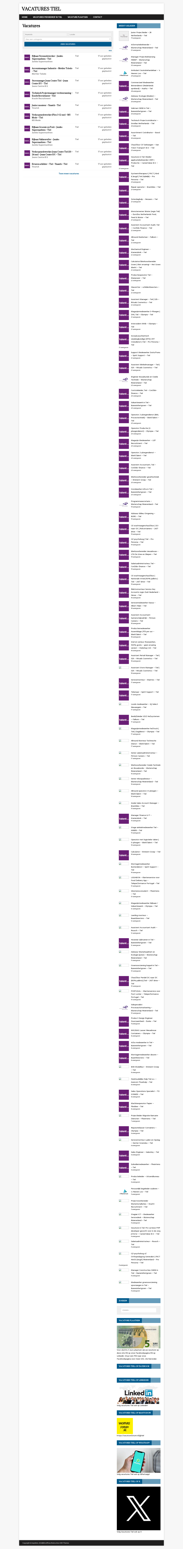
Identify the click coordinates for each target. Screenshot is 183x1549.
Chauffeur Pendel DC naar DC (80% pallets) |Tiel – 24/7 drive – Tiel (145, 980)
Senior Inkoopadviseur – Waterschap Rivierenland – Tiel (144, 780)
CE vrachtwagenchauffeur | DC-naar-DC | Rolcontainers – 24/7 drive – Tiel (145, 528)
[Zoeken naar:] (138, 1310)
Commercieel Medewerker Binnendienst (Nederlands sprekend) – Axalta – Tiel (142, 85)
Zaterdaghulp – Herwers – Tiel (144, 199)
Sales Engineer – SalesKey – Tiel (145, 1152)
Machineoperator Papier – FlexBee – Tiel (142, 1105)
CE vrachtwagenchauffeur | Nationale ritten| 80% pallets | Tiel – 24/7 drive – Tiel (144, 578)
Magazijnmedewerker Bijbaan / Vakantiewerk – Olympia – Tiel (144, 905)
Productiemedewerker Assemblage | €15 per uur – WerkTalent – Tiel (142, 631)
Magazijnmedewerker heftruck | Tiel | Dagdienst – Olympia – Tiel (145, 730)
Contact (97, 17)
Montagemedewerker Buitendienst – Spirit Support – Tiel (144, 866)
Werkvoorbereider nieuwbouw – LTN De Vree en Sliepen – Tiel (144, 553)
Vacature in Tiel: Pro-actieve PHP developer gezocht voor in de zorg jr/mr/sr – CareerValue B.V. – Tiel (145, 1230)
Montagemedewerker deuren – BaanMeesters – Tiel (144, 1056)
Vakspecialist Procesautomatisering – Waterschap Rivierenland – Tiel (144, 1007)
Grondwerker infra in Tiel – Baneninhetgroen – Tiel (142, 490)
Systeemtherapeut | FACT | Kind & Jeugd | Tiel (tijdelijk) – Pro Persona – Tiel (145, 176)
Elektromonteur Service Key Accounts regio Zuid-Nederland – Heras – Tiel (145, 592)
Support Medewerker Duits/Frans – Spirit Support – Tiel (145, 354)
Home (24, 17)
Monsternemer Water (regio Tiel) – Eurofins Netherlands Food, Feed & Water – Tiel (145, 214)
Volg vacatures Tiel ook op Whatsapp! (133, 1474)
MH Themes (64, 1543)
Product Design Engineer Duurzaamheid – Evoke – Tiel (143, 1019)
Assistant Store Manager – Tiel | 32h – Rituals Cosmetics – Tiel (145, 669)
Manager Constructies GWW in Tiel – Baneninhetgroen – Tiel (144, 1272)
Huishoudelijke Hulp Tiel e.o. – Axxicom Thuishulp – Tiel (143, 1080)
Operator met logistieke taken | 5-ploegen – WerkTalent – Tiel (145, 841)
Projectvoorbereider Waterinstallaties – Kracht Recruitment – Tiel (142, 1203)
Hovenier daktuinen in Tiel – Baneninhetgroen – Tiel (143, 941)
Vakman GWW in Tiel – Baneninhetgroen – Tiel (141, 110)
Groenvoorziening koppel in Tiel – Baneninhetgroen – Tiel (145, 967)
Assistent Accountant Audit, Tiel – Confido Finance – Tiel (145, 226)
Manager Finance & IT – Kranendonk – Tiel (141, 817)
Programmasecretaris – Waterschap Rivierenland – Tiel (144, 503)
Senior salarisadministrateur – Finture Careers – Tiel (144, 754)
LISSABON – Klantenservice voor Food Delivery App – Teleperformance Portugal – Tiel (145, 880)
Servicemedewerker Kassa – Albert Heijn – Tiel (143, 604)
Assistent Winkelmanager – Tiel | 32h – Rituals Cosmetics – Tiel (145, 366)
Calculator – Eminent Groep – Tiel (145, 851)
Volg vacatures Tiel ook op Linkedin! (132, 1405)
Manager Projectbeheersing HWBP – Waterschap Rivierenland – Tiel (143, 59)
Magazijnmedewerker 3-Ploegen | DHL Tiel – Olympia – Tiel (145, 313)
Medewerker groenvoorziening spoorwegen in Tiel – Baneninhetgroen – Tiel (144, 1285)
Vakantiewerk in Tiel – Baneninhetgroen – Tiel (141, 404)
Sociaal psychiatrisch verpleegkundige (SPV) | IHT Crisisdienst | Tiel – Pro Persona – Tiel (145, 340)
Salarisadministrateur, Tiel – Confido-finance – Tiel (143, 565)
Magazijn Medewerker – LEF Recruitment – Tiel (143, 442)
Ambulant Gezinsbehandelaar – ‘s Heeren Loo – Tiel (145, 72)
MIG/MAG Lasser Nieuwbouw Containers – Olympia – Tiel (143, 1032)
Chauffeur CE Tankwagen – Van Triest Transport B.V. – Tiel (145, 146)
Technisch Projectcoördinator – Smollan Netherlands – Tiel (144, 122)
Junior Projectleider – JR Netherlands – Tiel (141, 34)
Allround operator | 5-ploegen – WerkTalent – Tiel (144, 792)
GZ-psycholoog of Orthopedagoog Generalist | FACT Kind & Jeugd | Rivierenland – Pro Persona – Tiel (145, 1258)
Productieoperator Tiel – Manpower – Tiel (141, 276)
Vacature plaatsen (78, 17)
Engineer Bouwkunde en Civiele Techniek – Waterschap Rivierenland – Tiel (144, 379)
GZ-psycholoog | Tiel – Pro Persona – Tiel (142, 541)
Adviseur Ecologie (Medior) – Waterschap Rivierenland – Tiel (144, 97)
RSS (110, 50)
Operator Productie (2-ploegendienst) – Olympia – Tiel (144, 430)
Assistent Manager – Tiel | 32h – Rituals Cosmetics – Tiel (145, 301)
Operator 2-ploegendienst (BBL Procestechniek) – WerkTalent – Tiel (145, 417)
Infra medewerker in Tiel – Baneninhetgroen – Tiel (142, 1044)
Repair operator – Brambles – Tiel (145, 186)
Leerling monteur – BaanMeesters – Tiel (140, 917)
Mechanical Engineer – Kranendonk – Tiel (141, 251)
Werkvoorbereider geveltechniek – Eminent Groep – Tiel (145, 478)
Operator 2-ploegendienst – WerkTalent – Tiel (143, 454)
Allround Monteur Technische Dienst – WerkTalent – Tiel (143, 742)
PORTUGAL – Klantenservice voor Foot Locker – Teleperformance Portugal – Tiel (145, 994)
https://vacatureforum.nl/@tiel (130, 1435)
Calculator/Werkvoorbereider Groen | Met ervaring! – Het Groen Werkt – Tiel (145, 264)
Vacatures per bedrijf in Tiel (47, 17)
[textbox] (68, 39)
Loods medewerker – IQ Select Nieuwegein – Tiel (144, 706)
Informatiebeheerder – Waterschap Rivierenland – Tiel (144, 46)
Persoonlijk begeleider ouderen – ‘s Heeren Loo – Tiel (145, 1190)
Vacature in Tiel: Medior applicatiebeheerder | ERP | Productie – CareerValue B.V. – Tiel (144, 161)
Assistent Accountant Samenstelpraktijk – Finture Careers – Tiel (143, 617)
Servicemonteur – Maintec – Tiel (145, 679)
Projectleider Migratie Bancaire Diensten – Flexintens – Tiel (144, 1117)
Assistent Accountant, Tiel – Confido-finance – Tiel (143, 466)
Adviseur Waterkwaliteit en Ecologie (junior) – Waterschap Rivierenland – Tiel (144, 954)
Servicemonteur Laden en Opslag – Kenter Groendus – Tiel (145, 1141)
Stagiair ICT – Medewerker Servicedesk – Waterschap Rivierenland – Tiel (142, 1217)
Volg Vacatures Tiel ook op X (129, 1531)
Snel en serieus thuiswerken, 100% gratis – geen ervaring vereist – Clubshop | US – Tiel (143, 644)
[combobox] (67, 39)
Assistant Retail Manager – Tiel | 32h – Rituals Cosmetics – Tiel (145, 657)
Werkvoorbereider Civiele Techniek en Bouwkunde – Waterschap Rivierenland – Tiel (145, 768)
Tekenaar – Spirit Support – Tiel (145, 691)
